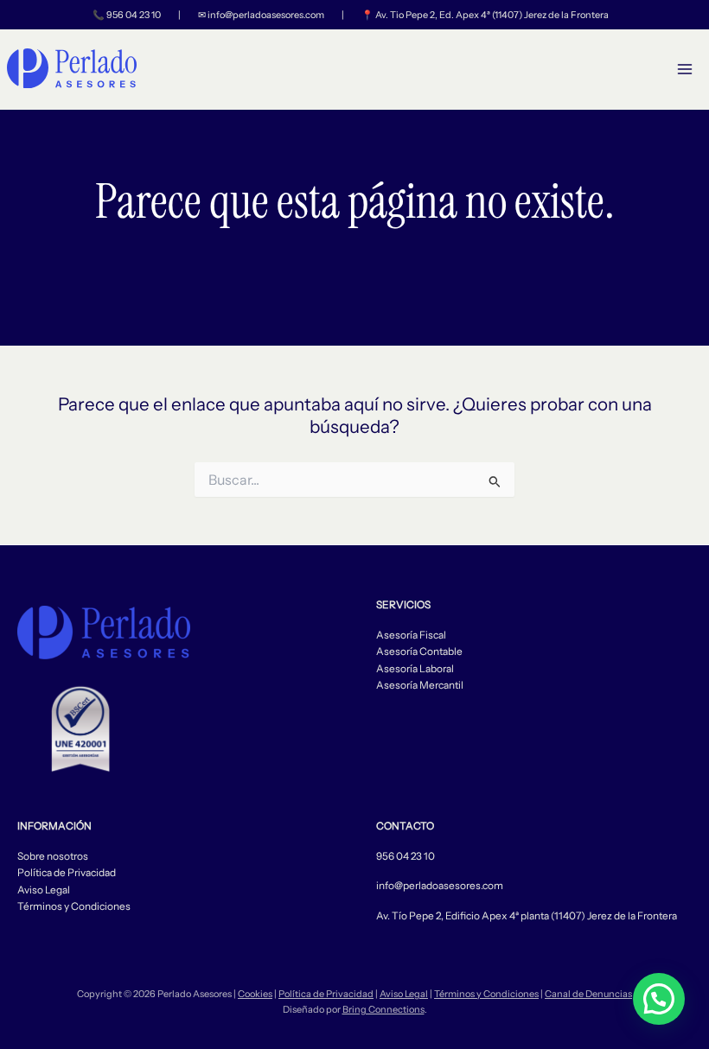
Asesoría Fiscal (411, 635)
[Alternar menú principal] (685, 69)
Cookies (255, 994)
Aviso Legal (43, 890)
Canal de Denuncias (588, 994)
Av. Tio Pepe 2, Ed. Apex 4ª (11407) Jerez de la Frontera (492, 15)
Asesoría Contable (419, 651)
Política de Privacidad (66, 873)
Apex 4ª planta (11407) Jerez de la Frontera (578, 916)
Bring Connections (383, 1009)
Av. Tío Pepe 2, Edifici (425, 916)
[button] (659, 999)
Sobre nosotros (52, 856)
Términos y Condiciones (74, 906)
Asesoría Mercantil (419, 685)
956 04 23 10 (133, 15)
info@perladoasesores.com (266, 15)
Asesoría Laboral (415, 669)
